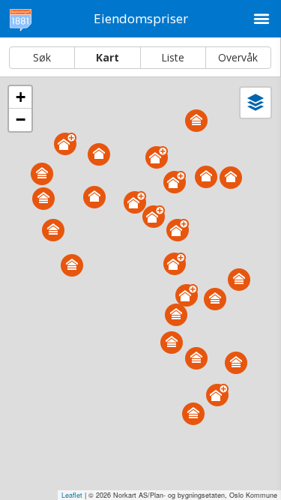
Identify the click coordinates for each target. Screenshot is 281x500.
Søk (42, 57)
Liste (172, 57)
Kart (107, 57)
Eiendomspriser (141, 18)
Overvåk (238, 57)
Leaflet (71, 495)
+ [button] (20, 97)
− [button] (20, 119)
